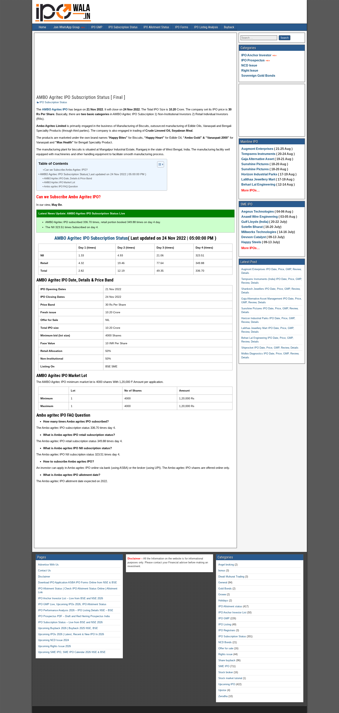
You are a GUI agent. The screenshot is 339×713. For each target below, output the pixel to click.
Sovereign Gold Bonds (258, 75)
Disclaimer (44, 576)
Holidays (223, 600)
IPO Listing (224, 624)
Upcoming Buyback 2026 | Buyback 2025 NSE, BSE (68, 628)
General (222, 582)
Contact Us (44, 570)
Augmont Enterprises (257, 148)
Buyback (229, 27)
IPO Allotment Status (156, 27)
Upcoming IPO (226, 684)
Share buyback (226, 660)
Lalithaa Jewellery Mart (258, 179)
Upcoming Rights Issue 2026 (54, 646)
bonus (221, 570)
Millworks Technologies (258, 232)
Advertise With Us (48, 564)
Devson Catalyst (253, 237)
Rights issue (225, 654)
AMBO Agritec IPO (55, 109)
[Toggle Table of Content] (158, 164)
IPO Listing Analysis (206, 27)
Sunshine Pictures (255, 164)
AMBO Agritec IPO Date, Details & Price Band (68, 178)
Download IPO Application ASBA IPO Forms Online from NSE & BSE (77, 582)
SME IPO (223, 666)
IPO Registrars (226, 630)
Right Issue (249, 70)
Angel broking (226, 564)
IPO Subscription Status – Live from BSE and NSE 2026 (70, 622)
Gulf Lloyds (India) (255, 221)
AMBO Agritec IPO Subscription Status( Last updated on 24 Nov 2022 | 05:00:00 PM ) (93, 174)
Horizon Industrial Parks (259, 174)
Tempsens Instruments (258, 154)
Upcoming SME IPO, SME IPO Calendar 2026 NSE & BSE (72, 652)
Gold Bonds (225, 588)
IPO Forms (181, 27)
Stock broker (225, 672)
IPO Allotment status (230, 606)
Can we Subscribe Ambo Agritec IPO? (65, 169)
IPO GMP (96, 27)
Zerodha (223, 696)
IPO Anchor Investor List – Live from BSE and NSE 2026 (70, 598)
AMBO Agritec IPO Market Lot (59, 182)
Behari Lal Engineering (258, 184)
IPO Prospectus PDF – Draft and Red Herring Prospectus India (74, 616)
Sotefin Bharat (252, 227)
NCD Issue (249, 65)
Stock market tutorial (230, 678)
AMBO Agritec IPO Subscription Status (91, 238)
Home (42, 27)
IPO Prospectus (253, 60)
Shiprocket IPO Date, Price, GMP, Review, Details (269, 347)
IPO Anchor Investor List (232, 612)
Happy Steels (251, 242)
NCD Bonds (225, 642)
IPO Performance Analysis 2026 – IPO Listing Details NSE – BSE (75, 610)
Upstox (222, 690)
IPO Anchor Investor (256, 55)
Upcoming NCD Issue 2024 (53, 640)
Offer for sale (225, 648)
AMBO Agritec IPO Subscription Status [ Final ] (80, 97)
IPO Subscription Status (123, 27)
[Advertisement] (135, 63)
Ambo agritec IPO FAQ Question (61, 186)
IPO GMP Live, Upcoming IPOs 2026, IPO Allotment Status (72, 604)
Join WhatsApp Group (66, 27)
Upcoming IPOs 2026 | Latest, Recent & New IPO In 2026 (71, 634)
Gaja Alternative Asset (257, 159)
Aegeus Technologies (257, 211)
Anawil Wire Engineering (259, 216)
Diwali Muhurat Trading (231, 576)
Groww (222, 594)
